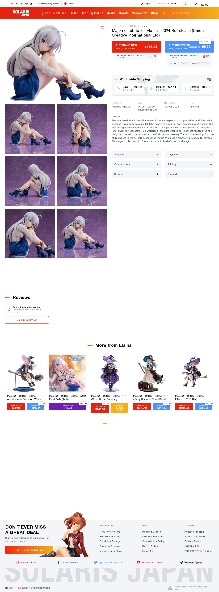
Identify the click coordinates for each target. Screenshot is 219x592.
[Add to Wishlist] (102, 27)
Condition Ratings (110, 541)
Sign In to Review (27, 320)
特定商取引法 (192, 546)
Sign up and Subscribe (29, 549)
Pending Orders (151, 531)
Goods (124, 13)
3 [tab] (114, 424)
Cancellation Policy (153, 541)
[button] (118, 26)
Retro (74, 13)
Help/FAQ (147, 551)
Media (111, 13)
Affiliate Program (195, 531)
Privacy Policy (193, 541)
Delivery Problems (153, 536)
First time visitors (110, 531)
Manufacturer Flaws (111, 551)
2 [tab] (111, 424)
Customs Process (110, 546)
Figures (44, 13)
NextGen (60, 13)
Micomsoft (140, 13)
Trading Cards (92, 13)
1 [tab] (104, 424)
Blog (154, 13)
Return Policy (150, 546)
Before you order (110, 536)
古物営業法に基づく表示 (198, 551)
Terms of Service (195, 536)
